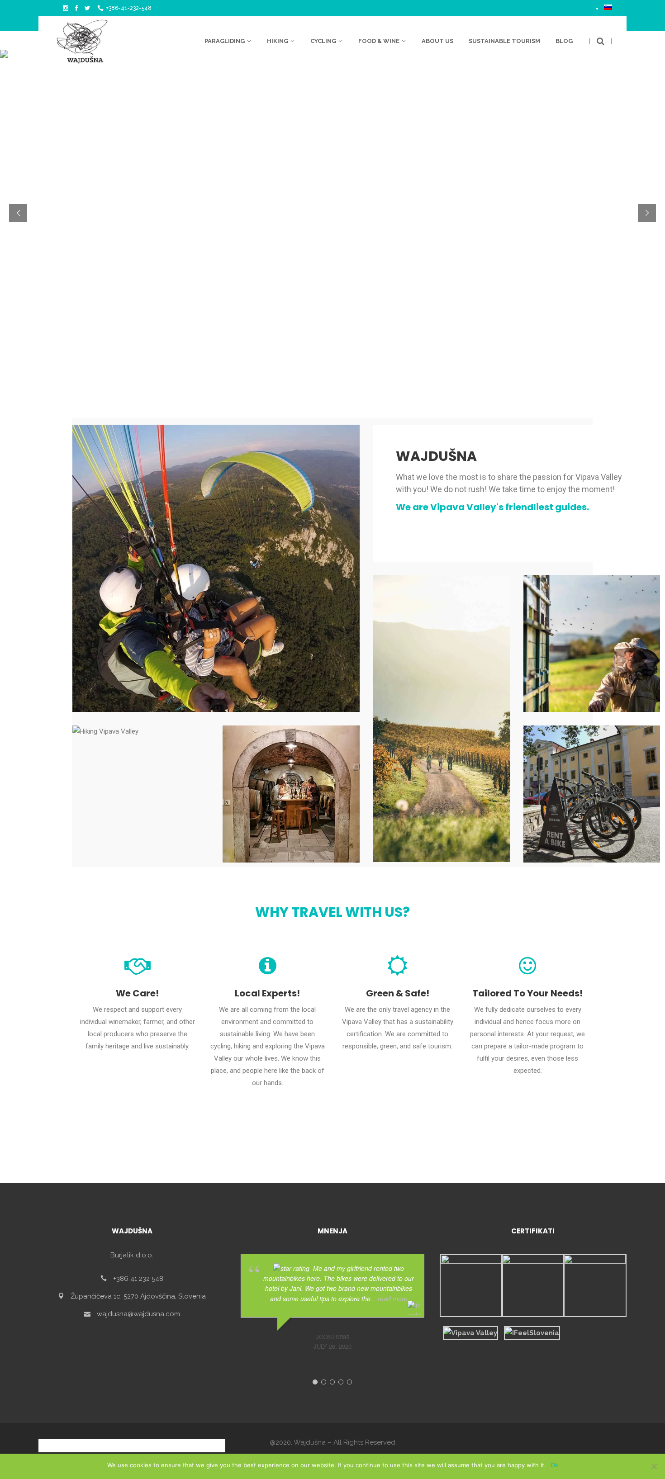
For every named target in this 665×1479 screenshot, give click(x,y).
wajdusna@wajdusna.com (138, 1313)
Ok (554, 1465)
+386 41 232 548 (138, 1278)
